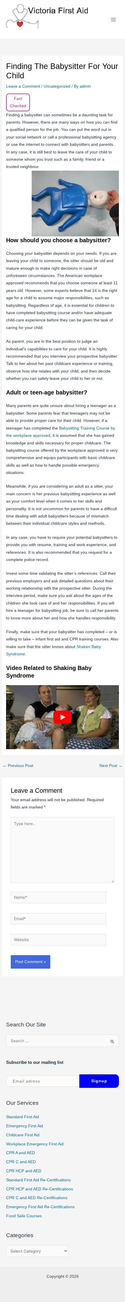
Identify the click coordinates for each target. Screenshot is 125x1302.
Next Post (110, 765)
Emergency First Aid (24, 1126)
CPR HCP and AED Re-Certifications (39, 1189)
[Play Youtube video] (62, 717)
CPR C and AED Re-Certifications (36, 1198)
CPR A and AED (20, 1153)
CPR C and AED (21, 1162)
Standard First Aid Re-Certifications (38, 1180)
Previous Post (18, 765)
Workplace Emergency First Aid (35, 1144)
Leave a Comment (23, 86)
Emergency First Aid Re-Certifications (40, 1207)
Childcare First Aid (23, 1135)
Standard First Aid (22, 1117)
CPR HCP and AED (23, 1171)
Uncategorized (57, 86)
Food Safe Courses (24, 1216)
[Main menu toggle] (113, 20)
